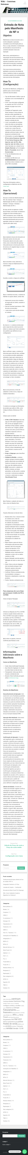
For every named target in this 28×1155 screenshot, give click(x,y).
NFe (14, 1015)
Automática (8, 999)
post (23, 1024)
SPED (4, 979)
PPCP (4, 1026)
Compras (5, 912)
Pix (4, 959)
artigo (4, 999)
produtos (14, 1026)
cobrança (12, 1003)
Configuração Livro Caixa (14, 856)
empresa (8, 1008)
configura (6, 1005)
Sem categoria (7, 976)
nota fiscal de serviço (13, 1017)
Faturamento (6, 924)
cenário (5, 1003)
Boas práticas (7, 906)
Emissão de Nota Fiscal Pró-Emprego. (13, 890)
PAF (12, 1019)
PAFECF (5, 953)
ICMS (21, 1012)
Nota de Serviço (7, 947)
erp (12, 1008)
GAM (4, 930)
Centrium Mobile (8, 1001)
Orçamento (7, 1019)
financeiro (7, 1012)
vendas (9, 1028)
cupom (4, 1007)
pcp (16, 1022)
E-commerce (6, 918)
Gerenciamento (16, 1012)
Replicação (6, 973)
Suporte (5, 982)
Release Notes (7, 967)
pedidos (20, 1024)
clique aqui (6, 186)
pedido (20, 1022)
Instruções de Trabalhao (9, 935)
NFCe (4, 944)
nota (18, 1015)
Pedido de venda (10, 1024)
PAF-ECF (18, 1019)
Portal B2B (6, 961)
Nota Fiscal (6, 950)
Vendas (5, 988)
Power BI (5, 964)
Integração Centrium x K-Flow (11, 884)
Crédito (22, 1005)
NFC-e (11, 1015)
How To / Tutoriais (8, 932)
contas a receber (15, 1005)
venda (4, 1028)
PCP (4, 956)
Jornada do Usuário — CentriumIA (12, 887)
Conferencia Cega (13, 678)
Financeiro (6, 927)
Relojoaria (5, 970)
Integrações (6, 938)
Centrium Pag (19, 1001)
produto (8, 1026)
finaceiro (18, 1010)
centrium (16, 999)
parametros (11, 1022)
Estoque (5, 921)
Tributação (20, 1026)
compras (16, 1003)
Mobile (7, 1015)
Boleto (5, 909)
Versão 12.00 (18, 1028)
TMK (4, 985)
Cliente (8, 1003)
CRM (4, 915)
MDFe (4, 941)
